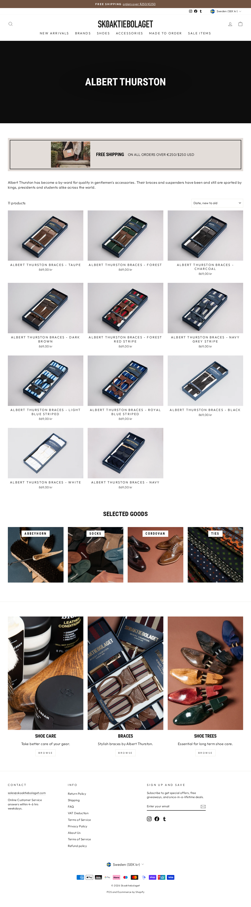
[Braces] (125, 673)
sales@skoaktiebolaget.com (27, 793)
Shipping (74, 800)
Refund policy (77, 846)
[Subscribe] (203, 806)
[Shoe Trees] (205, 673)
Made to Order (165, 33)
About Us (74, 833)
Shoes (103, 33)
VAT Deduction (78, 813)
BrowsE (45, 752)
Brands (83, 33)
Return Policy (77, 794)
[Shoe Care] (45, 673)
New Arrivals (54, 33)
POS (109, 891)
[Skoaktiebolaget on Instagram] (149, 819)
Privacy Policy (77, 826)
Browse (125, 752)
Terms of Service (79, 820)
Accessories (129, 33)
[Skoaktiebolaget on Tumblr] (164, 819)
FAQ (71, 806)
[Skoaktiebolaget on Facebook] (157, 819)
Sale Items (199, 33)
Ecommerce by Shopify (130, 891)
